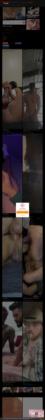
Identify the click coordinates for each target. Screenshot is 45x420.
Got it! (40, 418)
